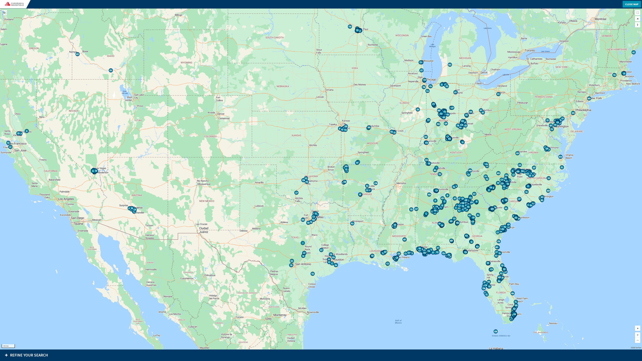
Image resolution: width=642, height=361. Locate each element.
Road (4, 12)
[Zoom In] (637, 335)
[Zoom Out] (637, 340)
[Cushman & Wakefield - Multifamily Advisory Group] (17, 4)
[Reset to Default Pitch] (637, 18)
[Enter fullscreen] (637, 12)
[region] (321, 179)
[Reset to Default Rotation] (637, 24)
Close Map (631, 4)
